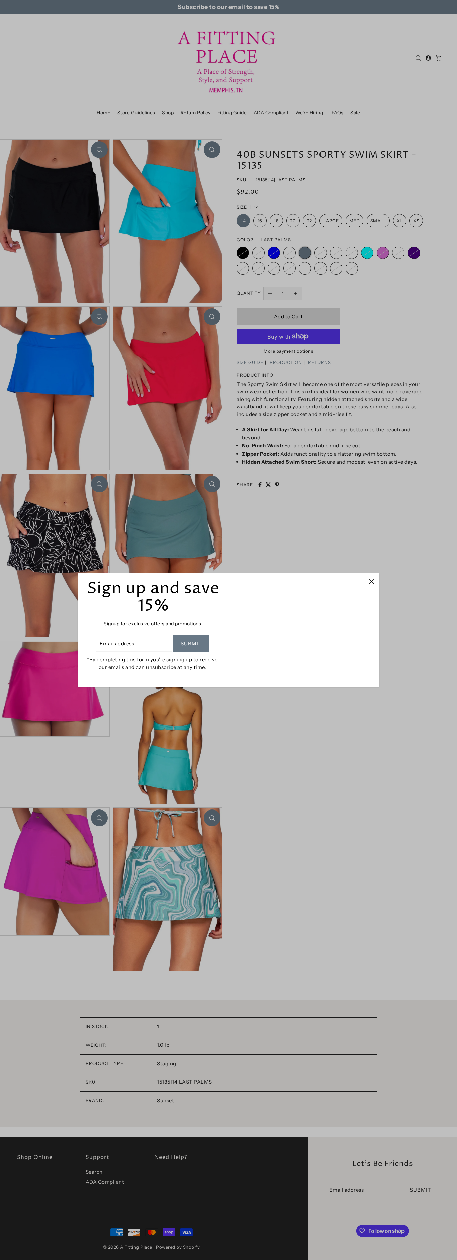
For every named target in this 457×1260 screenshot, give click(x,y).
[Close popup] (371, 581)
